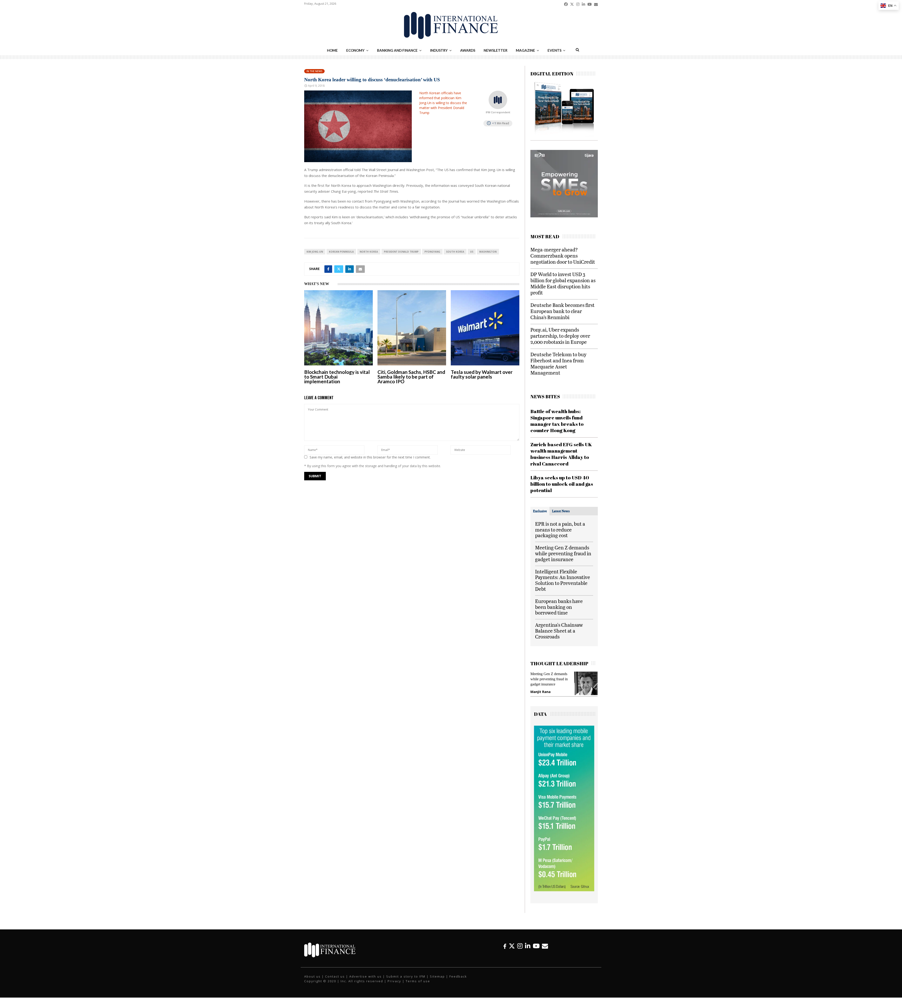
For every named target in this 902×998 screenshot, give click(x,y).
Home (332, 50)
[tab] (539, 511)
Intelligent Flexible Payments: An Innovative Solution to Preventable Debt (562, 580)
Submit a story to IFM (405, 981)
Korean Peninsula (341, 251)
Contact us (335, 981)
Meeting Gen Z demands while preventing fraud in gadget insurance (563, 553)
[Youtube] (536, 950)
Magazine (525, 50)
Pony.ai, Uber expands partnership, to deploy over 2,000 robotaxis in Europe (560, 335)
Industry (439, 50)
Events (554, 50)
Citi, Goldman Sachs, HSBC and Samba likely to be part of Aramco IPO (411, 376)
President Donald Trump (401, 251)
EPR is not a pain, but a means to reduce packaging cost (560, 529)
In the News (314, 71)
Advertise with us (365, 981)
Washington (488, 251)
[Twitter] (512, 950)
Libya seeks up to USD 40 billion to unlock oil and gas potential (561, 484)
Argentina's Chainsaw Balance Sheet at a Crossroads (559, 630)
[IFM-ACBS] (564, 216)
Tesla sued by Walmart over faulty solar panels (482, 374)
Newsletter (495, 50)
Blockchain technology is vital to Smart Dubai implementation (337, 376)
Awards (467, 50)
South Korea (455, 251)
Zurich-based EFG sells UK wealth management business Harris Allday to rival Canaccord (561, 454)
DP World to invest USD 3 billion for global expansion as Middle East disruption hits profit (562, 283)
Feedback (458, 981)
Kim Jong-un (315, 251)
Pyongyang (432, 251)
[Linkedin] (527, 950)
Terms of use (418, 986)
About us (312, 981)
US (471, 251)
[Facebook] (504, 950)
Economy (355, 50)
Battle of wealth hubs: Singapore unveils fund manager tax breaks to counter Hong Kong (557, 421)
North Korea (369, 251)
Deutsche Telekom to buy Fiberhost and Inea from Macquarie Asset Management (558, 363)
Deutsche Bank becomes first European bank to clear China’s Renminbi (562, 311)
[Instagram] (520, 950)
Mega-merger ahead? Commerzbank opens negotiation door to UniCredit (562, 255)
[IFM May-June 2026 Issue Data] (564, 894)
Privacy (394, 986)
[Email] (545, 950)
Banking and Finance (397, 50)
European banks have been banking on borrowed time (559, 607)
